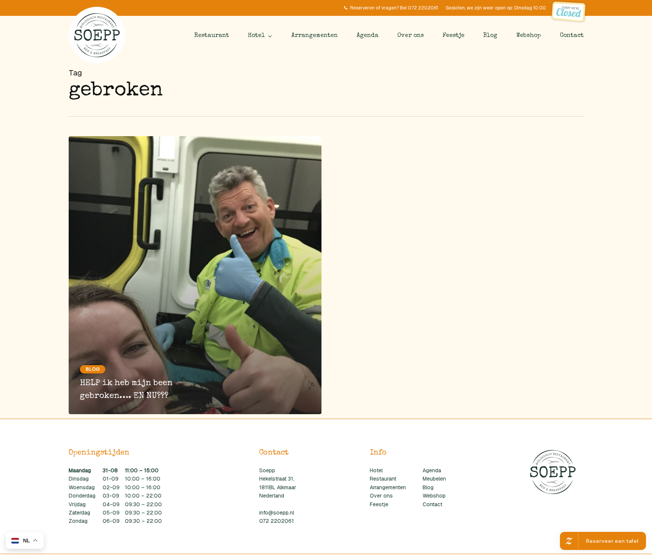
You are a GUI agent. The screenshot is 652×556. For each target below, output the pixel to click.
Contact (432, 504)
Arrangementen (388, 487)
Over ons (381, 495)
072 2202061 (276, 521)
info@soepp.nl (276, 512)
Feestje (379, 504)
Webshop (434, 495)
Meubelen (434, 478)
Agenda (432, 470)
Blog (93, 369)
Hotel (376, 470)
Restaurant (383, 478)
